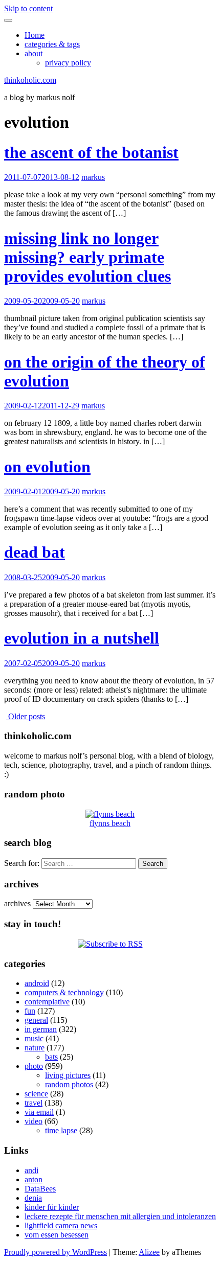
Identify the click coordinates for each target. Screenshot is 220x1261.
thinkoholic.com (30, 80)
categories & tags (52, 44)
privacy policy (68, 62)
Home (35, 35)
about (33, 53)
